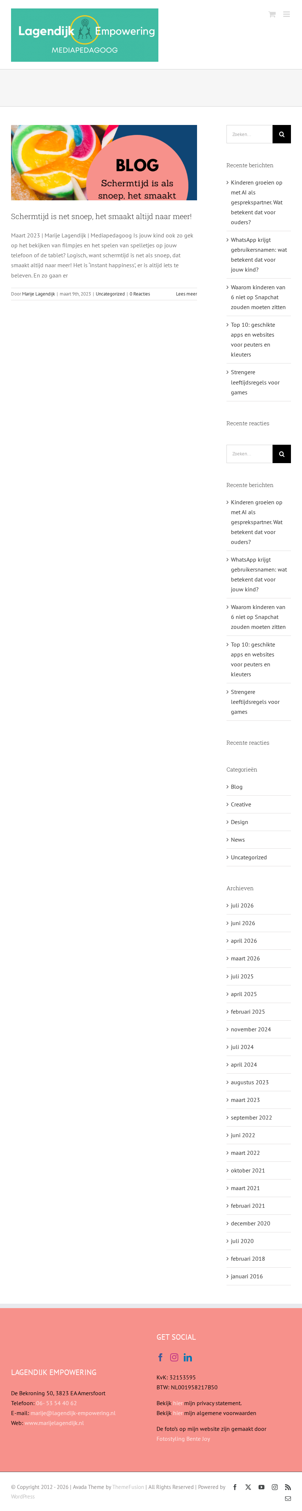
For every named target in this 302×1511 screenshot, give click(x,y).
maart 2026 (245, 958)
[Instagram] (174, 1357)
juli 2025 (242, 976)
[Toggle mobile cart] (272, 14)
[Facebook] (161, 1357)
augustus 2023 (250, 1082)
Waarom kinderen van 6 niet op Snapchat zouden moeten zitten (258, 297)
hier (177, 1403)
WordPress (23, 1496)
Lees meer (186, 294)
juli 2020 (242, 1241)
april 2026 (244, 940)
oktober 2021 (248, 1170)
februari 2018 (248, 1258)
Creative (241, 804)
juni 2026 (243, 923)
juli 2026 (242, 905)
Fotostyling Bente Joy (183, 1438)
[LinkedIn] (188, 1357)
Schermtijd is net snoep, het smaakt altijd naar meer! (101, 216)
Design (239, 822)
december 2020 (250, 1223)
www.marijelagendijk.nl (54, 1422)
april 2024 (244, 1064)
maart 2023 (245, 1099)
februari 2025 (248, 1011)
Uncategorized (110, 294)
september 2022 (251, 1117)
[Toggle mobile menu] (287, 14)
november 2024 (251, 1029)
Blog (237, 786)
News (238, 839)
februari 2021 (248, 1205)
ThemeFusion (128, 1486)
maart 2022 (245, 1152)
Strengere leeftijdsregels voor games (255, 381)
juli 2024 (242, 1046)
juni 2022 (243, 1135)
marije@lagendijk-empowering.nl (73, 1413)
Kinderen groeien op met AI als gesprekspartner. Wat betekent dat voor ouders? (256, 202)
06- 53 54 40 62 (56, 1403)
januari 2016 (247, 1276)
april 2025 (244, 994)
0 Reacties (140, 294)
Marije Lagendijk (38, 294)
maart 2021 (245, 1188)
